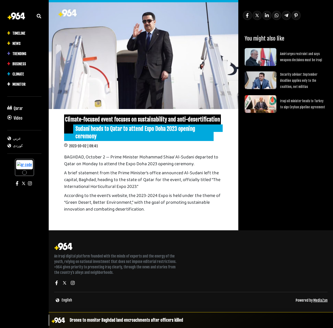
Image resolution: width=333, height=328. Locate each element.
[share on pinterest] (296, 15)
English (67, 300)
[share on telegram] (286, 15)
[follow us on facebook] (56, 284)
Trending (19, 53)
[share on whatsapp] (276, 15)
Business (19, 64)
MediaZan (320, 300)
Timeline (18, 33)
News (16, 43)
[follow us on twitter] (64, 284)
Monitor (19, 84)
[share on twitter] (257, 15)
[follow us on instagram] (72, 284)
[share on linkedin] (266, 15)
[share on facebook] (247, 15)
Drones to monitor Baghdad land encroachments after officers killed (126, 320)
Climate (18, 74)
